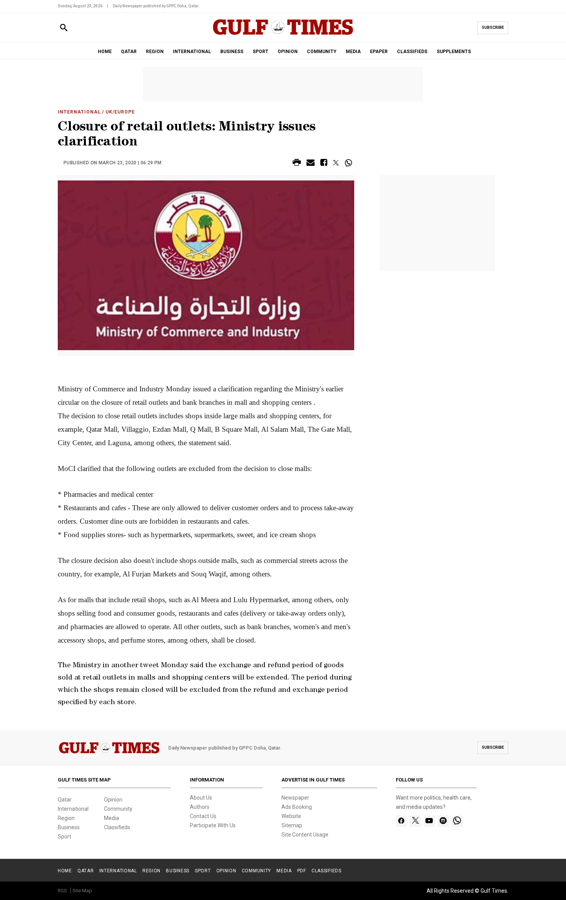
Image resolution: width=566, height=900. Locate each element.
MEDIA (353, 51)
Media (111, 818)
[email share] (310, 163)
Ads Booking (296, 807)
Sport (64, 836)
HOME (105, 51)
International (79, 112)
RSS (62, 890)
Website (291, 816)
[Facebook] (401, 821)
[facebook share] (323, 163)
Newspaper (295, 798)
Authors (199, 807)
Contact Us (203, 816)
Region (66, 818)
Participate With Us (213, 825)
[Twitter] (415, 821)
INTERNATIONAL (192, 51)
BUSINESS (231, 51)
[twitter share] (336, 162)
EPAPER (379, 51)
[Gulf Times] (283, 34)
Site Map (82, 890)
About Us (201, 798)
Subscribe (493, 27)
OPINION (288, 51)
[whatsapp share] (349, 163)
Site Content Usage (304, 835)
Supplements (454, 51)
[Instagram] (443, 821)
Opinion (113, 799)
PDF (301, 870)
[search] (64, 27)
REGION (155, 51)
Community (118, 809)
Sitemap (291, 825)
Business (69, 827)
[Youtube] (429, 821)
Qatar (65, 799)
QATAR (129, 51)
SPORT (260, 51)
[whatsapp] (457, 821)
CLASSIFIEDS (412, 51)
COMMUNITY (322, 51)
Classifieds (117, 827)
